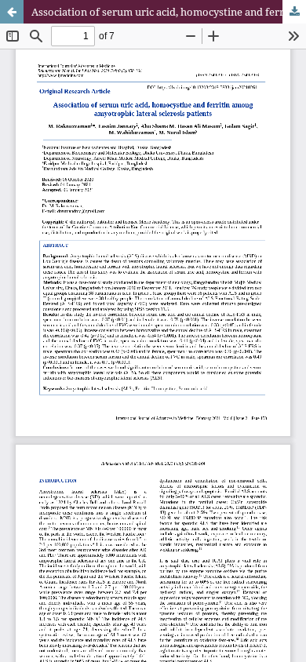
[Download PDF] (294, 12)
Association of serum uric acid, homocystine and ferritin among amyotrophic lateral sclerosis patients (168, 12)
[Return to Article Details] (12, 12)
